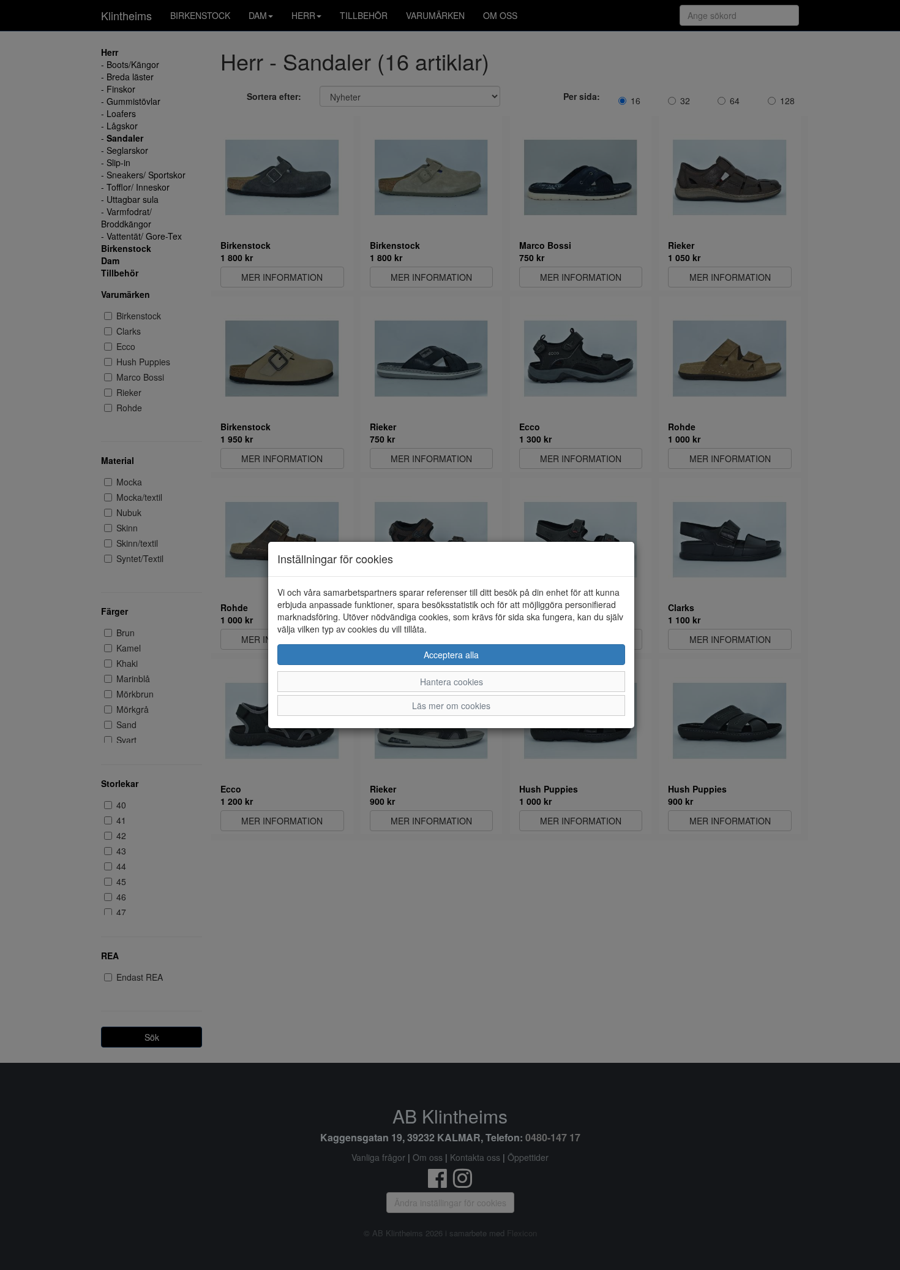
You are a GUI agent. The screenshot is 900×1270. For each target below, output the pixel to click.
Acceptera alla (451, 654)
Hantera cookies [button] (451, 681)
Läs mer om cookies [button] (451, 705)
